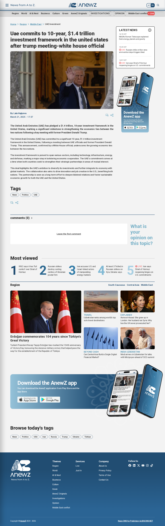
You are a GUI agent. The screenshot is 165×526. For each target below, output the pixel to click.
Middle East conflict (137, 13)
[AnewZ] (20, 470)
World (24, 13)
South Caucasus (116, 285)
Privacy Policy (105, 470)
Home (13, 24)
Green (65, 13)
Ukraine (76, 437)
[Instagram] (147, 465)
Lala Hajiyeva (20, 113)
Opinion (120, 13)
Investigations (100, 13)
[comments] (107, 115)
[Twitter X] (138, 465)
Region (15, 13)
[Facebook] (129, 465)
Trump (65, 437)
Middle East (36, 24)
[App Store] (128, 127)
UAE (35, 195)
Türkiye (87, 437)
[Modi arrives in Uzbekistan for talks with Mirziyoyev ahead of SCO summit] (138, 338)
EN (153, 5)
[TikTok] (151, 465)
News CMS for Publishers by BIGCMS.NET (135, 521)
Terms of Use (105, 475)
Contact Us (103, 480)
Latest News (128, 30)
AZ (149, 5)
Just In (79, 470)
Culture (56, 13)
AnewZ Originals (79, 13)
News (14, 195)
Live (77, 466)
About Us (103, 466)
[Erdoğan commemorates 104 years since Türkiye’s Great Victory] (45, 312)
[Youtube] (143, 465)
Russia (54, 437)
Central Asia (133, 285)
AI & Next (34, 13)
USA (35, 437)
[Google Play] (141, 127)
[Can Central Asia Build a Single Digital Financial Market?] (101, 338)
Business (45, 13)
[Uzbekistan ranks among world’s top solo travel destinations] (101, 301)
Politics (25, 195)
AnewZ (23, 521)
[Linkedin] (134, 465)
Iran (44, 437)
